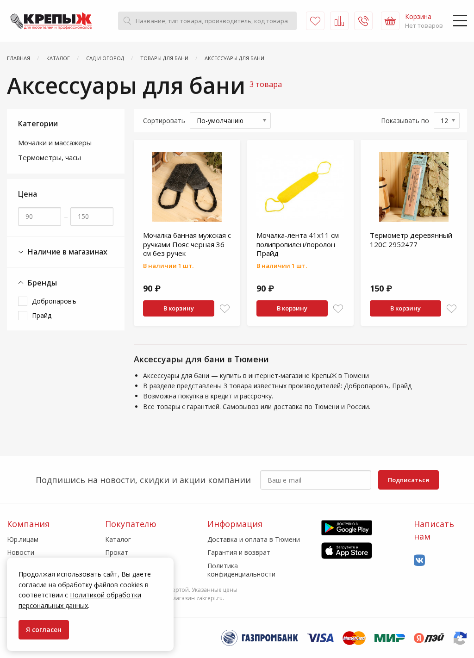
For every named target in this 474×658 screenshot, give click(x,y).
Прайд (41, 315)
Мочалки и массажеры (55, 142)
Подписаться (408, 480)
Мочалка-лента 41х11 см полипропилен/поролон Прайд (297, 244)
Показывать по (405, 120)
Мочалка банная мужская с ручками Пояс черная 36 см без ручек (187, 244)
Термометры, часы (49, 157)
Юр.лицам (22, 539)
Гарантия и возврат (238, 552)
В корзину (178, 308)
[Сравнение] (339, 21)
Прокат (116, 552)
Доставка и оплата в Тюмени (253, 539)
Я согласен (44, 629)
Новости (20, 552)
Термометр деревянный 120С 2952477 (411, 239)
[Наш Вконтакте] (419, 560)
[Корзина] (390, 21)
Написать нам (434, 530)
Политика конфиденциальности (241, 569)
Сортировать (164, 120)
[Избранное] (315, 21)
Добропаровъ (54, 301)
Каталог (118, 539)
